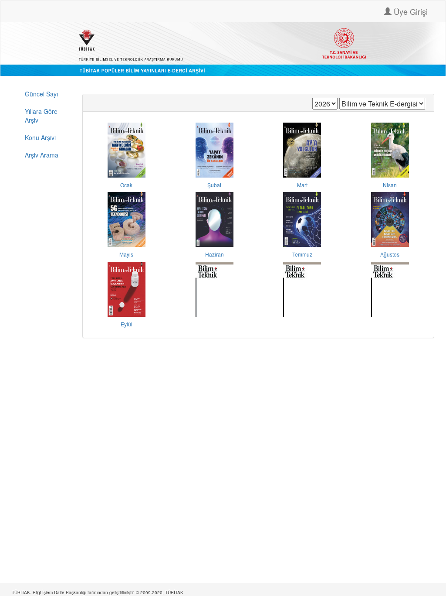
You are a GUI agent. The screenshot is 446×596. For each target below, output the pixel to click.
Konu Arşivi (40, 137)
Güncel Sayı (41, 93)
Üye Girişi (410, 11)
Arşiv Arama (41, 155)
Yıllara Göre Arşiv (41, 115)
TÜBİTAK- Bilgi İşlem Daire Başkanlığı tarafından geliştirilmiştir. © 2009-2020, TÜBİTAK (97, 592)
